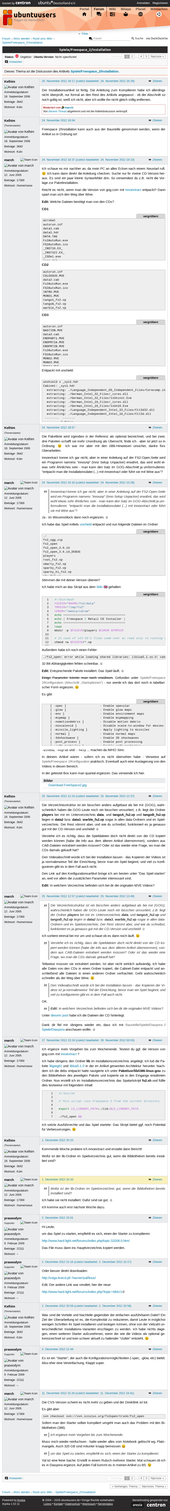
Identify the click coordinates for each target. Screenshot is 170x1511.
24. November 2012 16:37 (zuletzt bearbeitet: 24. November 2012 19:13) (88, 160)
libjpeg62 (55, 1066)
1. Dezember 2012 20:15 (57, 1140)
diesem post (59, 1016)
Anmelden (143, 3)
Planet (140, 9)
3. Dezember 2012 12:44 (57, 1349)
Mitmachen (159, 9)
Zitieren (157, 81)
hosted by (9, 3)
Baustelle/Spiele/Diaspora (144, 1025)
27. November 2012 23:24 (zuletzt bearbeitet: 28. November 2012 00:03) (88, 1040)
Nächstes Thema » (154, 1486)
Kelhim (9, 81)
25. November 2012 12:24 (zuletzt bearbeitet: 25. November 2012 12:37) (88, 796)
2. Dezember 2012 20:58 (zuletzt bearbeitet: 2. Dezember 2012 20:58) (86, 1306)
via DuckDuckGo (157, 38)
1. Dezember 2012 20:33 (57, 1179)
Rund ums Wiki (42, 38)
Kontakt (58, 1504)
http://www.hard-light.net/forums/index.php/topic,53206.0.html (85, 1241)
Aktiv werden (21, 38)
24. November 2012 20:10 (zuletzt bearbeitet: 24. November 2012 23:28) (88, 482)
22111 (20, 1248)
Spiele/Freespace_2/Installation (22, 42)
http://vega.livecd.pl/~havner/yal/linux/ (69, 1278)
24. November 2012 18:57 (58, 427)
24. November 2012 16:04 (58, 120)
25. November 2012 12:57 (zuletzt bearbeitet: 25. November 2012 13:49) (88, 896)
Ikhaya (126, 9)
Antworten (15, 62)
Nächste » (157, 56)
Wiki (112, 9)
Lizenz (48, 1504)
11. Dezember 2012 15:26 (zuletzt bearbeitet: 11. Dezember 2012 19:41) (88, 1393)
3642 (20, 102)
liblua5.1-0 (77, 1066)
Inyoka (21, 1500)
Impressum (89, 1504)
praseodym (12, 1218)
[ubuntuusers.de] (30, 19)
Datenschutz (72, 1504)
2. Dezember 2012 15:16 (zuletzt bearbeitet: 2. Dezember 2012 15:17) (86, 1262)
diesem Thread (57, 111)
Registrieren (160, 3)
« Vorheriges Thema (124, 1486)
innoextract (133, 190)
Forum (99, 9)
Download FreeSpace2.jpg (67, 785)
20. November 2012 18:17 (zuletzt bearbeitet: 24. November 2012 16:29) (88, 81)
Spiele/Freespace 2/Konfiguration (65, 762)
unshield (86, 525)
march (69, 107)
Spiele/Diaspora (53, 1030)
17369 (20, 180)
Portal (84, 9)
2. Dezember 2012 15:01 (57, 1218)
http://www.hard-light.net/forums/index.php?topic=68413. (82, 1292)
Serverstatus (105, 1504)
